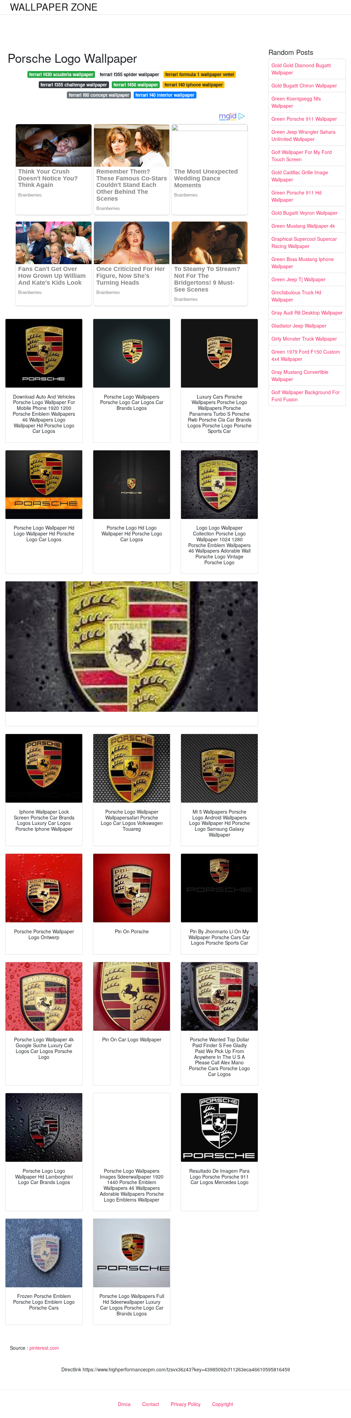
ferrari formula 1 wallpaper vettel (199, 74)
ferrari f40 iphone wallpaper (194, 84)
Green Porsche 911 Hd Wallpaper (296, 196)
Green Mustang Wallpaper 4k (303, 225)
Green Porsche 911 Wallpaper (304, 118)
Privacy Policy (186, 1404)
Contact (150, 1404)
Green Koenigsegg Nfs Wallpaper (296, 102)
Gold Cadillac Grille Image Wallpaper (299, 176)
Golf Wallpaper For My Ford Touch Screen (301, 156)
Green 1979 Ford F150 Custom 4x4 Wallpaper (305, 355)
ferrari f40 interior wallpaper (164, 95)
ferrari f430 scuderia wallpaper (61, 74)
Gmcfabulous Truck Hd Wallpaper (296, 296)
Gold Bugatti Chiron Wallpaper (304, 85)
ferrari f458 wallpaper (135, 84)
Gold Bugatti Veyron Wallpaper (304, 212)
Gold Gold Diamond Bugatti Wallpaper (301, 69)
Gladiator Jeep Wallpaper (298, 325)
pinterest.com (44, 1347)
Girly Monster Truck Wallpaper (304, 338)
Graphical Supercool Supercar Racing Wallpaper (304, 242)
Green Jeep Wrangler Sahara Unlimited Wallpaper (303, 135)
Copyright (222, 1404)
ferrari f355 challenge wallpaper (73, 84)
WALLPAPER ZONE (54, 6)
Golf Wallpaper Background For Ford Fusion (305, 396)
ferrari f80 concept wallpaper (99, 95)
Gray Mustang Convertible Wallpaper (299, 375)
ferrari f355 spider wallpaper (129, 74)
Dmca (124, 1404)
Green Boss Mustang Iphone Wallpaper (302, 263)
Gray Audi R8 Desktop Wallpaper (307, 312)
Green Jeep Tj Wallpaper (298, 279)
